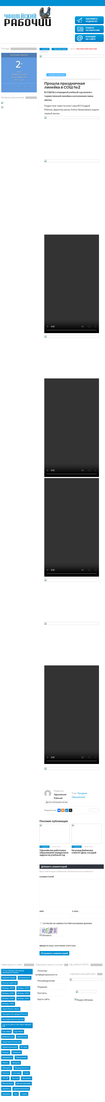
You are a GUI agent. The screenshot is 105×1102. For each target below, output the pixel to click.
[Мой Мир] (66, 810)
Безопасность (24, 977)
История (24, 1047)
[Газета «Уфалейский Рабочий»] (28, 26)
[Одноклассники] (63, 810)
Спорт (26, 1073)
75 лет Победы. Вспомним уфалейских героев (13, 971)
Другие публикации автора (56, 802)
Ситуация (16, 1073)
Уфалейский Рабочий (86, 49)
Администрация (8, 977)
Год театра (18, 1031)
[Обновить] (46, 935)
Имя (42, 911)
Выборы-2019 (23, 988)
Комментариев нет (57, 75)
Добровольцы (8, 1036)
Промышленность (22, 1068)
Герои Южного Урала (10, 1009)
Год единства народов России (14, 1014)
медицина (6, 1094)
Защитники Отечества (11, 1042)
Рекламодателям (46, 980)
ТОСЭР (5, 1078)
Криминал (17, 1052)
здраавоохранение (21, 1088)
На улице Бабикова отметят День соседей (84, 851)
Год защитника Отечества (13, 1019)
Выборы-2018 (8, 988)
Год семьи (6, 1031)
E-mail (76, 911)
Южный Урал (7, 1083)
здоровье (6, 1088)
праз (16, 1094)
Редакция (42, 987)
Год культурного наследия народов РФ (16, 1025)
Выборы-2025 (23, 998)
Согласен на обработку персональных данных (68, 923)
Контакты (42, 993)
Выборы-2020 (8, 993)
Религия (5, 1073)
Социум (45, 49)
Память (5, 1062)
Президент (6, 1068)
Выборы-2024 (8, 998)
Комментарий (47, 877)
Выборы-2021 (23, 993)
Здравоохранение (9, 1047)
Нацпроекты (7, 1057)
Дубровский (22, 1036)
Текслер (15, 1078)
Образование (78, 797)
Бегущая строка (60, 49)
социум (24, 1094)
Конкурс (5, 1052)
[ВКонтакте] (59, 810)
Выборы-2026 (8, 1004)
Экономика (26, 1078)
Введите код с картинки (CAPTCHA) (58, 946)
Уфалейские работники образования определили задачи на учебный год (54, 852)
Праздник (82, 793)
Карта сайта (43, 999)
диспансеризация (23, 1083)
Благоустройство (9, 983)
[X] (70, 810)
